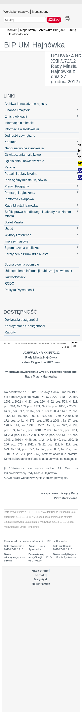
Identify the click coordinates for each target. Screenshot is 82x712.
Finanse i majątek (17, 110)
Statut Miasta (14, 222)
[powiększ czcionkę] (68, 347)
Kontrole (11, 142)
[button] (79, 144)
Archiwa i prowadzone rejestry (26, 103)
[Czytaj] (74, 342)
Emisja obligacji (16, 116)
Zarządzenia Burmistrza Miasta (26, 254)
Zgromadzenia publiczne (22, 247)
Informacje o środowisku (22, 129)
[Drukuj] (74, 346)
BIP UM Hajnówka (34, 45)
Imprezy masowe (16, 241)
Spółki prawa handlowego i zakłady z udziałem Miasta (38, 214)
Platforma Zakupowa (19, 199)
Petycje (10, 167)
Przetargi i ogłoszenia (20, 192)
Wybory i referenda (18, 235)
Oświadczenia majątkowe (23, 154)
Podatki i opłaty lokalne (21, 173)
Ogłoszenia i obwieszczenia (24, 161)
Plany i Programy (17, 186)
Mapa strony (40, 11)
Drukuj (67, 18)
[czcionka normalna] (65, 347)
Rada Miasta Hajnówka (21, 205)
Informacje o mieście (19, 123)
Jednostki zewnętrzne (20, 135)
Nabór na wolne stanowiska (24, 148)
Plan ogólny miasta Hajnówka (26, 180)
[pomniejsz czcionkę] (63, 347)
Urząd (9, 228)
